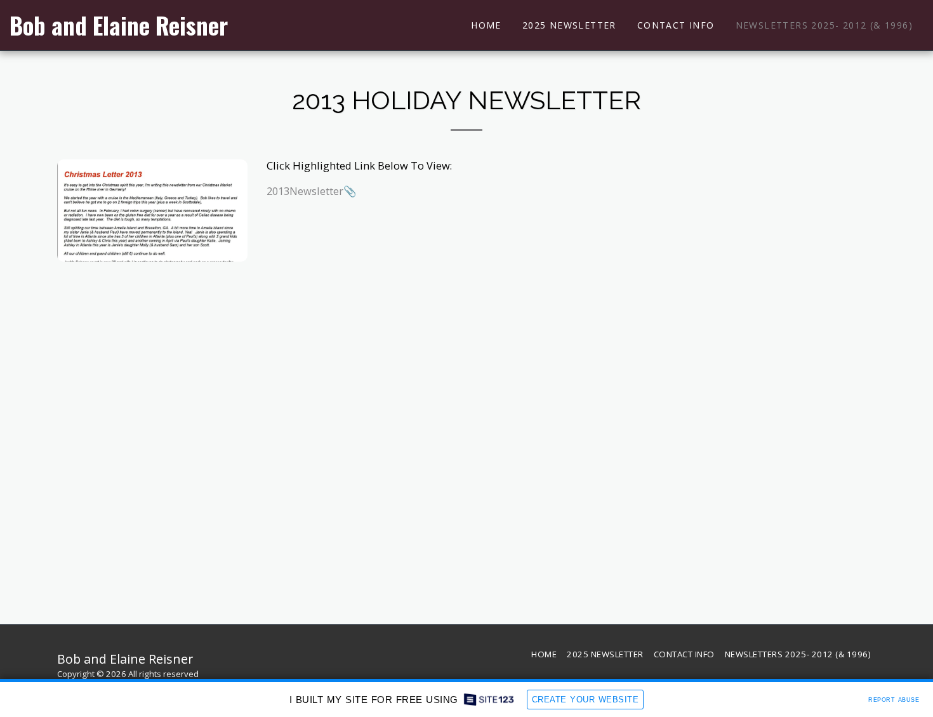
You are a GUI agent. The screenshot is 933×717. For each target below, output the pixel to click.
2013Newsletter (305, 191)
